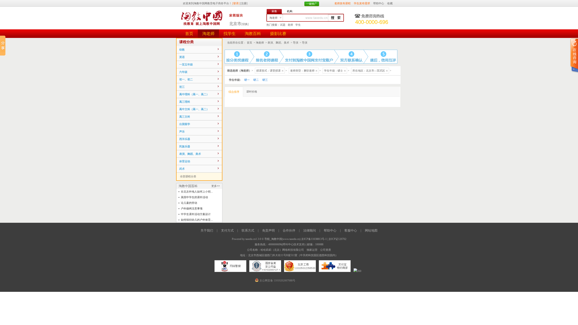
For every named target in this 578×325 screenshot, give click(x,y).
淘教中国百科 (188, 186)
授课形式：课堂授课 (268, 70)
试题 (282, 24)
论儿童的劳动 (189, 202)
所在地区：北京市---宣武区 (368, 70)
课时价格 (251, 91)
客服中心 (350, 230)
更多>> (215, 186)
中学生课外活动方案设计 (196, 214)
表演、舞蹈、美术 (278, 42)
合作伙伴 (289, 230)
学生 (298, 24)
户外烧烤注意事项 (192, 208)
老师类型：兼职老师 (302, 70)
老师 (290, 24)
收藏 (390, 3)
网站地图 (371, 230)
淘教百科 (253, 33)
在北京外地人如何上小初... (197, 191)
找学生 (230, 33)
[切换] (245, 24)
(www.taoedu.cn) (291, 239)
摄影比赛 (278, 33)
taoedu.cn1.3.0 (253, 239)
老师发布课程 (342, 3)
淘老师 (208, 33)
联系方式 (248, 230)
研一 (247, 79)
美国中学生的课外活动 (194, 197)
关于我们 (206, 230)
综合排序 (233, 91)
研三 (265, 79)
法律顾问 (309, 230)
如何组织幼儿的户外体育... (197, 219)
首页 (189, 33)
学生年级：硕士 (333, 70)
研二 (256, 79)
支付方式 (227, 230)
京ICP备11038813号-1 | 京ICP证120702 (323, 239)
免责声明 (268, 230)
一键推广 (311, 3)
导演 (295, 42)
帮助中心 (378, 3)
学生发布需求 (362, 3)
